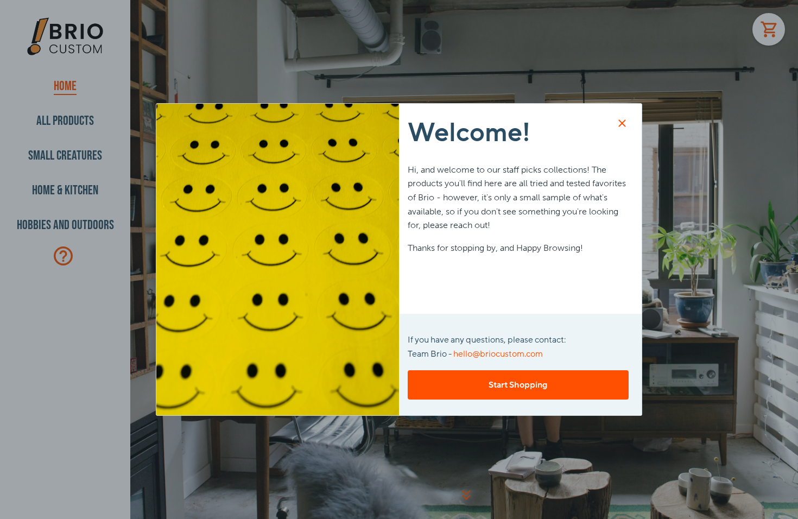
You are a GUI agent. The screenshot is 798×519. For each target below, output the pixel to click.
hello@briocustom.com (498, 354)
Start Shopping (518, 385)
